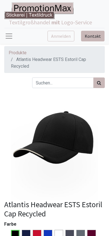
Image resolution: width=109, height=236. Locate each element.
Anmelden (61, 36)
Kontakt (93, 36)
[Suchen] (99, 82)
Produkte (18, 52)
